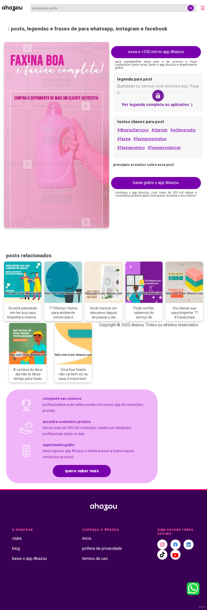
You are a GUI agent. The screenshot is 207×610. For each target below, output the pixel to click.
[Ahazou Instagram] (162, 545)
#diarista (159, 130)
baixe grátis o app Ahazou (156, 182)
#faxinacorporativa (149, 138)
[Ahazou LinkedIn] (189, 545)
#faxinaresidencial (164, 147)
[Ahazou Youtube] (175, 555)
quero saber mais (82, 471)
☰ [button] (202, 8)
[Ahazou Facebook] (175, 545)
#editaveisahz (183, 130)
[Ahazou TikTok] (162, 555)
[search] (191, 8)
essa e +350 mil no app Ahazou (156, 51)
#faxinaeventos (131, 147)
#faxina (124, 138)
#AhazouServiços (133, 130)
